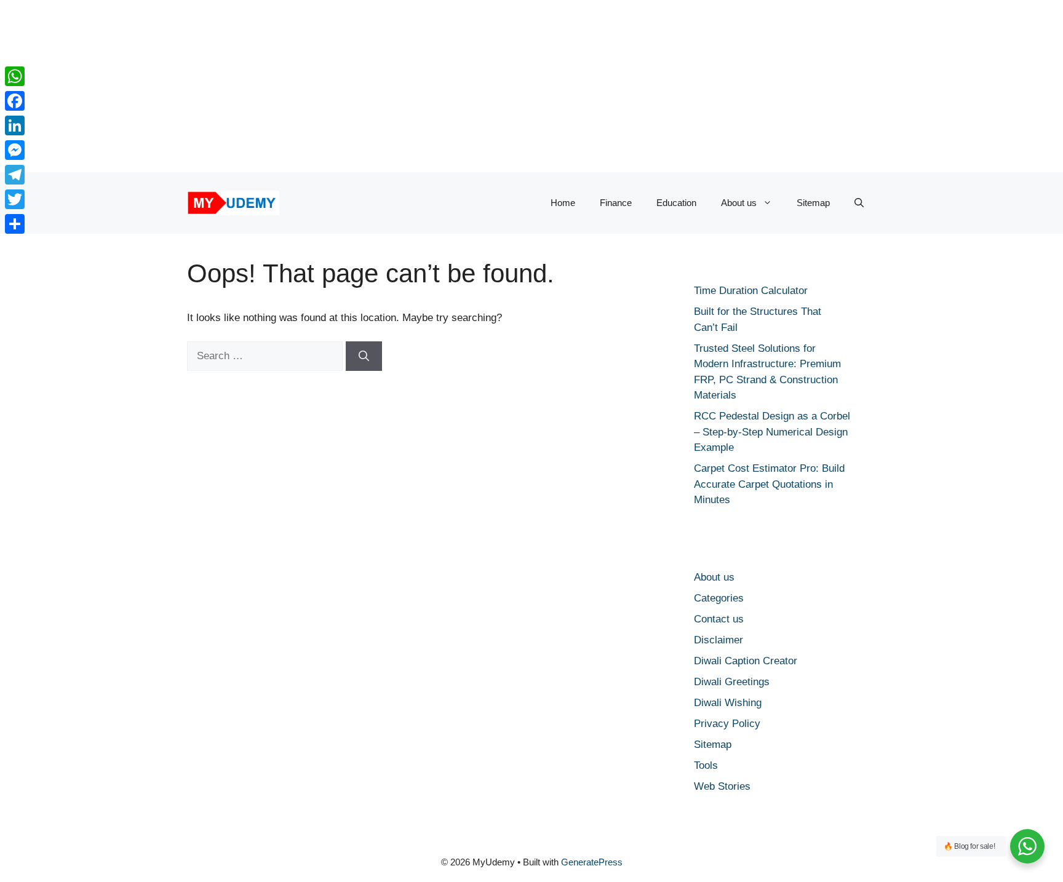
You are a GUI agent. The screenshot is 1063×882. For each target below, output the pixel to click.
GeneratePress (592, 862)
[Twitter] (14, 199)
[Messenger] (14, 150)
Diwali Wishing (728, 703)
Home (563, 202)
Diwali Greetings (732, 682)
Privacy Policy (727, 723)
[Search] (364, 356)
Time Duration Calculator (751, 290)
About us (739, 202)
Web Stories (722, 786)
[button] (859, 203)
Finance (616, 202)
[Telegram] (14, 174)
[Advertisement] (369, 86)
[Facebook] (14, 101)
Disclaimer (718, 640)
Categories (719, 598)
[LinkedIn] (14, 125)
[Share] (14, 224)
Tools (706, 765)
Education (676, 202)
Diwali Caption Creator (745, 661)
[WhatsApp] (14, 76)
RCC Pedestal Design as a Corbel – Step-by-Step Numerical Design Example (772, 431)
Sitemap (813, 202)
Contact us (719, 619)
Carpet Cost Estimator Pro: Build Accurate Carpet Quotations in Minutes (769, 484)
